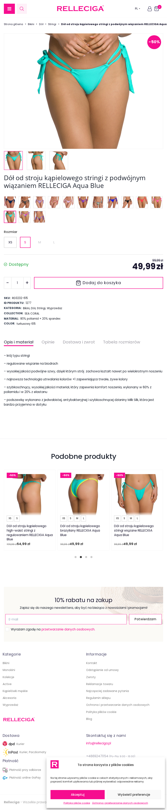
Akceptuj (78, 794)
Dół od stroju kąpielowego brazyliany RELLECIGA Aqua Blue (80, 530)
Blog (89, 719)
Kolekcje (8, 677)
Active (7, 684)
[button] (9, 9)
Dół (41, 24)
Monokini (9, 670)
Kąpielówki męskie (15, 691)
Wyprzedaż (10, 705)
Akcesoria (9, 698)
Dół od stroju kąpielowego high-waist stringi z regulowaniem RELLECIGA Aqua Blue (30, 533)
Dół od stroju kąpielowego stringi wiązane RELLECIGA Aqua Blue (134, 530)
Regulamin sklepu (98, 698)
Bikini (31, 24)
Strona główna (13, 24)
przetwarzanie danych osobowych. (68, 629)
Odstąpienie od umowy (102, 670)
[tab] (75, 557)
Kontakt (91, 663)
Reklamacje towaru (99, 684)
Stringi (52, 24)
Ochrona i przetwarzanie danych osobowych (120, 803)
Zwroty (91, 677)
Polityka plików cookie (77, 803)
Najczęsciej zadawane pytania (107, 691)
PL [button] (136, 9)
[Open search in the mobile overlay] (22, 9)
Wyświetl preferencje (134, 794)
